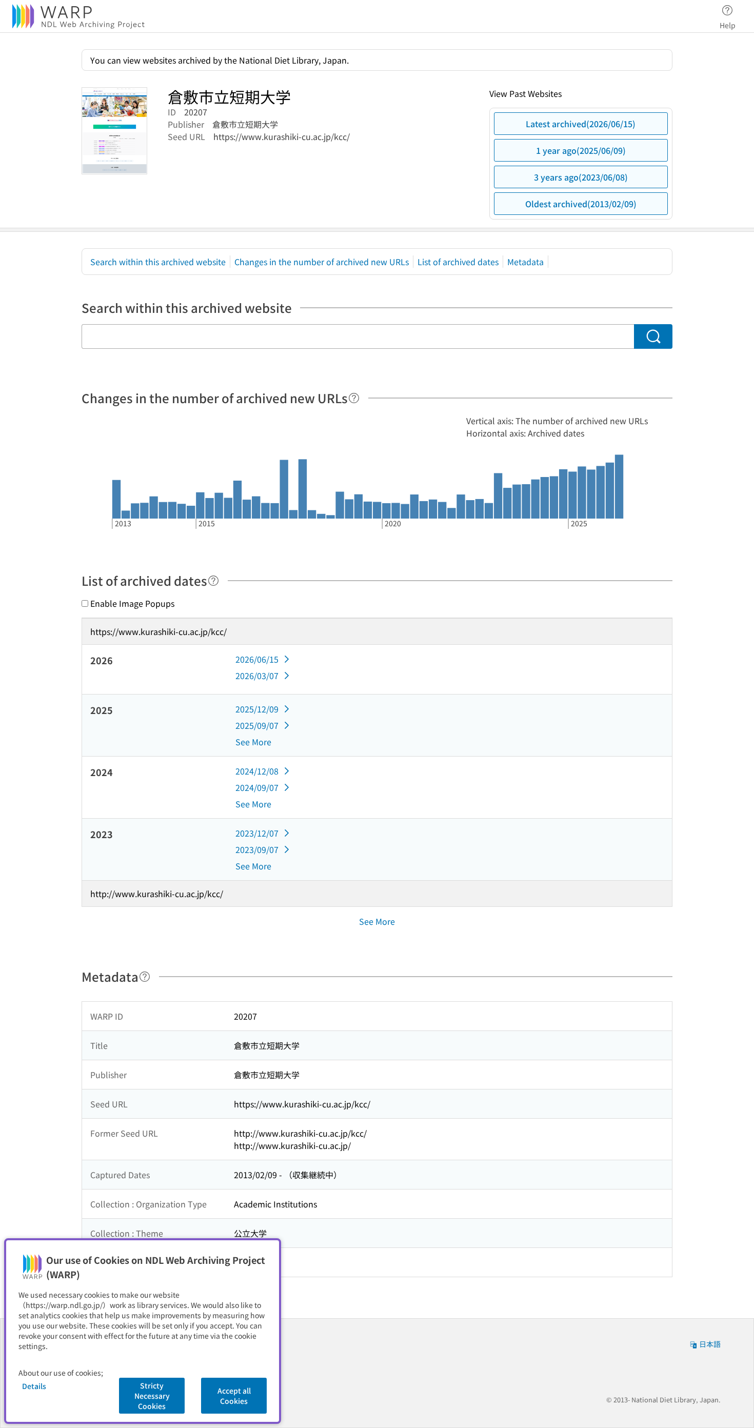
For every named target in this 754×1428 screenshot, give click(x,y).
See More (253, 742)
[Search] (653, 336)
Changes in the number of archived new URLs (321, 261)
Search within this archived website (158, 261)
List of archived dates (458, 261)
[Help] (354, 398)
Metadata (525, 261)
